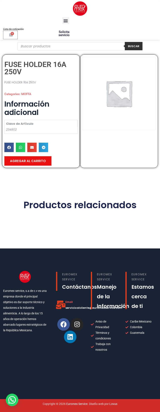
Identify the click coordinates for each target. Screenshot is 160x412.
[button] (65, 20)
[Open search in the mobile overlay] (80, 46)
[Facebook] (63, 324)
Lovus (113, 404)
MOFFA (26, 94)
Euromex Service (77, 404)
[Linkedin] (70, 337)
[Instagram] (77, 324)
